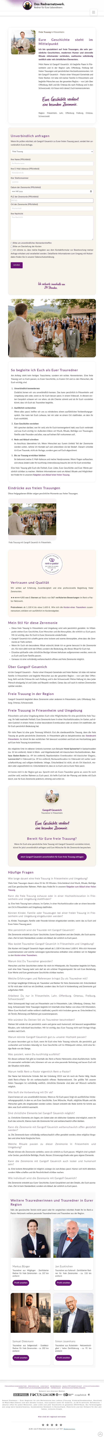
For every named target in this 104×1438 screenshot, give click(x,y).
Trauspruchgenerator (16, 1386)
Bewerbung (55, 1386)
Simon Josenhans (65, 1341)
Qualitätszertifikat (72, 1386)
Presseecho (33, 1386)
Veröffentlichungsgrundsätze (34, 1388)
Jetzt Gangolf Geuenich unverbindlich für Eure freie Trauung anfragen (52, 857)
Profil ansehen (20, 1283)
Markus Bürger (21, 1266)
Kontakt (45, 1386)
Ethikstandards (91, 1386)
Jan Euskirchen (64, 1266)
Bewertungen (69, 1429)
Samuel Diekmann (23, 1341)
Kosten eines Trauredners (75, 607)
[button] (93, 12)
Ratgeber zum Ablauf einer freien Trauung (51, 475)
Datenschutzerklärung (73, 1388)
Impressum (56, 1388)
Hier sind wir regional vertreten (52, 1416)
